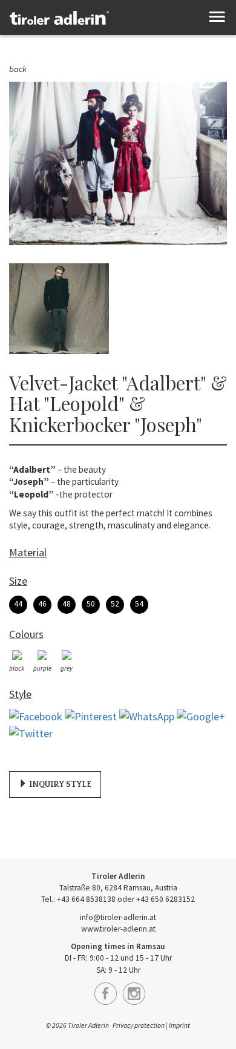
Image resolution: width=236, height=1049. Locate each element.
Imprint (179, 1025)
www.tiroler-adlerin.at (118, 929)
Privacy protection (139, 1025)
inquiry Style (59, 784)
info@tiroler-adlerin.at (118, 917)
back (18, 69)
